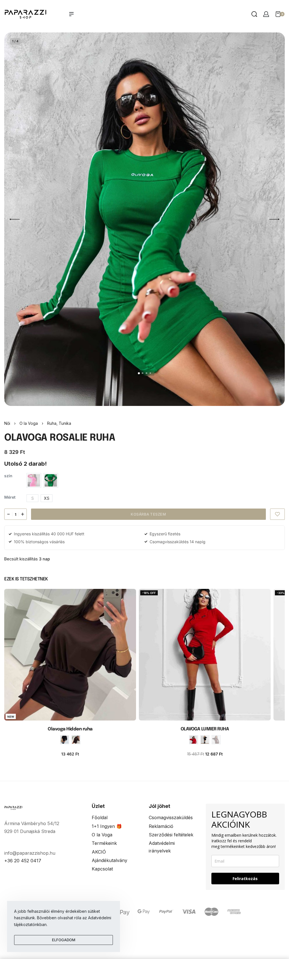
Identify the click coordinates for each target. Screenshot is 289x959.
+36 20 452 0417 (22, 860)
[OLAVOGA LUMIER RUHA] (205, 655)
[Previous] (14, 219)
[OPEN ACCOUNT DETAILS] (266, 14)
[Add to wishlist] (277, 514)
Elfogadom (63, 940)
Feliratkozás (245, 878)
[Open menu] (71, 14)
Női (7, 423)
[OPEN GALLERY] (144, 219)
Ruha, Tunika (59, 423)
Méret (10, 497)
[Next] (274, 219)
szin (8, 475)
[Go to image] (139, 373)
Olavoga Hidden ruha (70, 729)
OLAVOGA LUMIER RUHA (205, 729)
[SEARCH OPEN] (254, 14)
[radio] (34, 480)
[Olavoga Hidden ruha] (70, 655)
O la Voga (28, 423)
